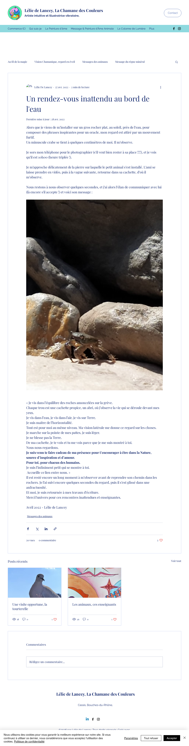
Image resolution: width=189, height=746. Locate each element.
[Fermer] (184, 738)
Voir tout (176, 561)
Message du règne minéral (130, 61)
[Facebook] (174, 28)
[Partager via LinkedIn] (46, 529)
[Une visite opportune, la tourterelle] (34, 583)
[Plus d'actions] (160, 87)
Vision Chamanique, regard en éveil (55, 61)
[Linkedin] (87, 719)
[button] (176, 61)
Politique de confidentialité (29, 741)
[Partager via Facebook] (28, 529)
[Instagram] (179, 28)
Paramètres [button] (131, 738)
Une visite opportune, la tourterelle (29, 606)
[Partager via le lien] (55, 529)
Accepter (172, 738)
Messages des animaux (95, 61)
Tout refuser (151, 738)
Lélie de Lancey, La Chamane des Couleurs (64, 10)
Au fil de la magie (17, 61)
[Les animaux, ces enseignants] (94, 583)
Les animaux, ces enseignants (94, 604)
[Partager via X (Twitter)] (37, 529)
